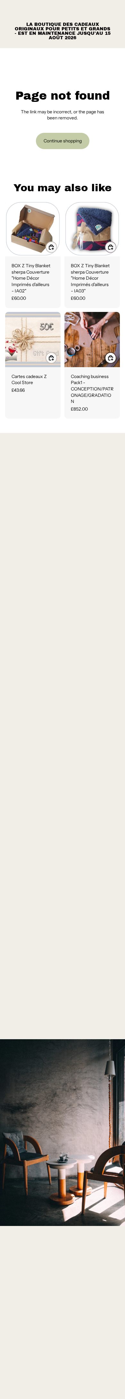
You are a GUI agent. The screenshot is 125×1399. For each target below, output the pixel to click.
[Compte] (103, 58)
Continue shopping (63, 141)
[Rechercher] (21, 58)
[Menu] (7, 57)
